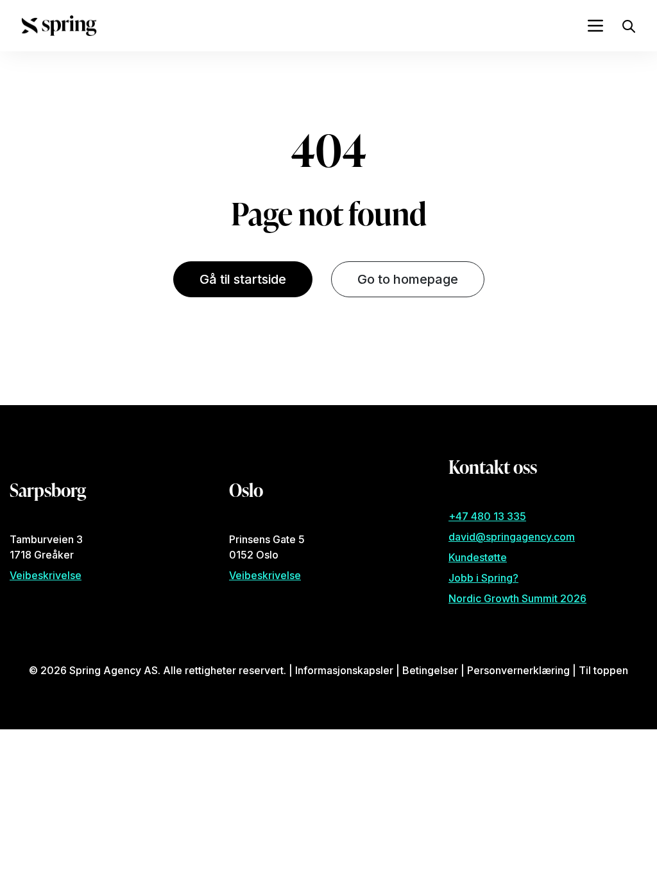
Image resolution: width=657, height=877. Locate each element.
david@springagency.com (511, 536)
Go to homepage (407, 279)
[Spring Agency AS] (59, 26)
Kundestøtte (477, 557)
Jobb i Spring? (483, 577)
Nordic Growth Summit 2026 (517, 598)
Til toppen (603, 670)
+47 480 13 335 (487, 516)
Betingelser (430, 670)
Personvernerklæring (518, 670)
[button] (628, 25)
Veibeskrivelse (45, 575)
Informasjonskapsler (344, 670)
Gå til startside (243, 279)
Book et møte (91, 375)
